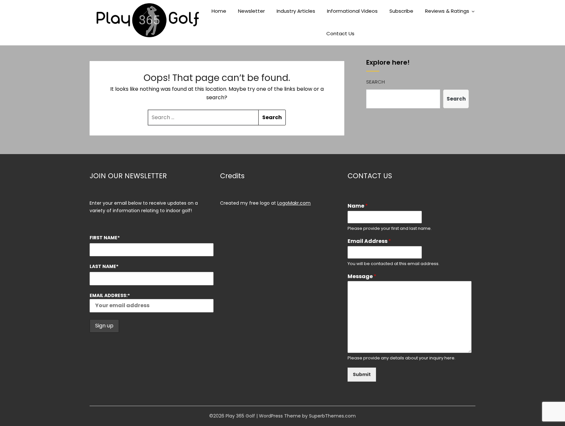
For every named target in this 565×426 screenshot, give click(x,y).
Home (219, 11)
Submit (362, 374)
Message (362, 276)
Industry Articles (296, 11)
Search (375, 81)
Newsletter (251, 11)
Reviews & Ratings (447, 11)
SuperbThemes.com (332, 416)
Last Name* (104, 266)
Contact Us (340, 33)
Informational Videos (352, 11)
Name (358, 206)
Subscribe (401, 11)
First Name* (105, 237)
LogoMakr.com (294, 203)
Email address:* (110, 295)
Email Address (369, 241)
